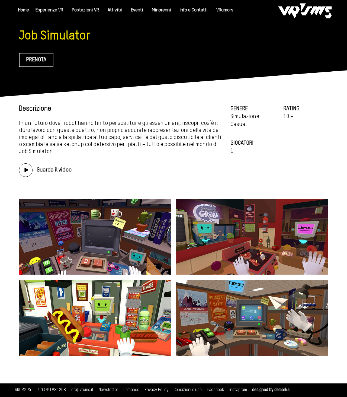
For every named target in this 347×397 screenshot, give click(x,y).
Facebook (215, 390)
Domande (131, 390)
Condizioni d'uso (188, 390)
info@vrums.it (82, 390)
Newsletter (108, 390)
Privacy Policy (156, 390)
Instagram (238, 390)
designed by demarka (271, 390)
